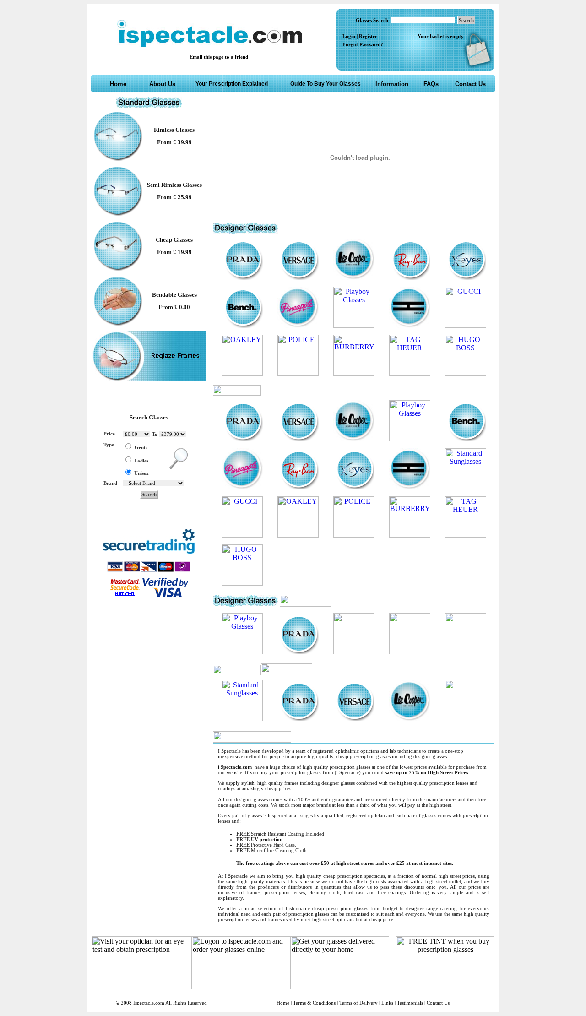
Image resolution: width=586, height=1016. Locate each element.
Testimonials (410, 1002)
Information (391, 84)
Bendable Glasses (174, 294)
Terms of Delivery (359, 1002)
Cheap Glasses (174, 239)
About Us (162, 84)
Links (387, 1002)
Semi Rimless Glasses (174, 184)
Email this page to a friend (219, 57)
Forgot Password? (362, 44)
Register (368, 36)
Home (118, 84)
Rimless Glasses (174, 129)
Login (348, 36)
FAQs (431, 84)
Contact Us (470, 84)
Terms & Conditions (314, 1002)
